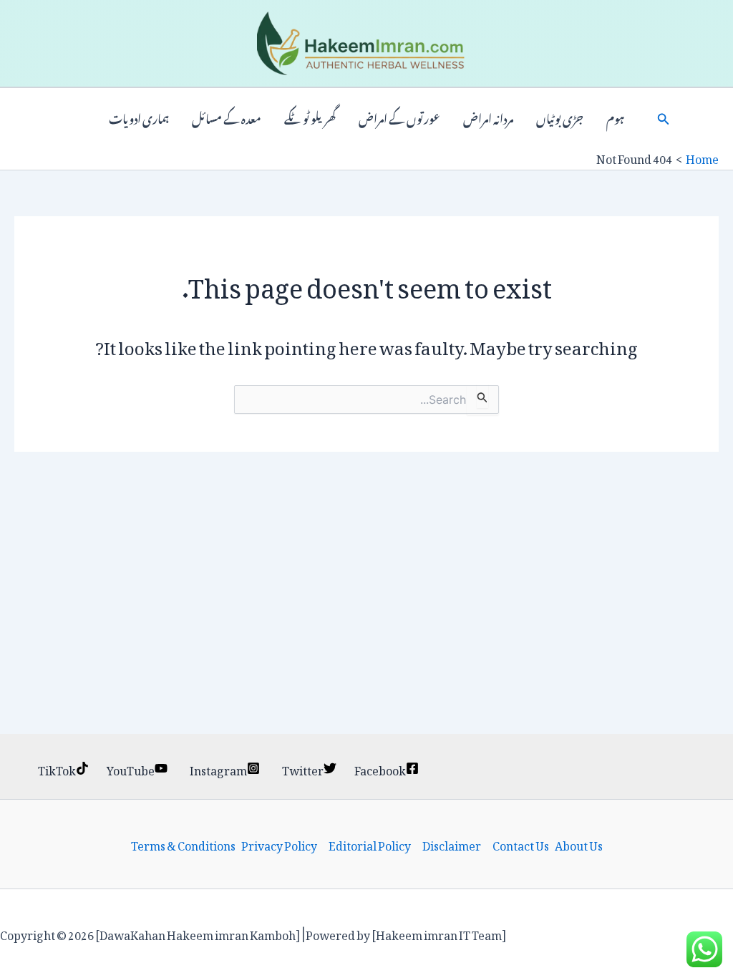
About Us (579, 844)
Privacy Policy (279, 844)
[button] (663, 117)
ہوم (615, 117)
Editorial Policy (370, 844)
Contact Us (520, 844)
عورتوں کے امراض (399, 117)
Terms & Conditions (183, 844)
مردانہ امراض (488, 117)
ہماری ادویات (139, 117)
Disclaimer (451, 844)
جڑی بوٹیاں (559, 117)
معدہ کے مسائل (226, 117)
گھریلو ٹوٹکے (310, 117)
